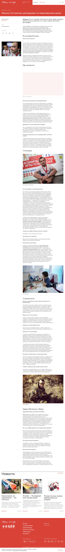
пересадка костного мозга (32, 197)
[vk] (3, 33)
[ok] (6, 33)
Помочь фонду (27, 527)
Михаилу (26, 19)
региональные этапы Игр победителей (32, 28)
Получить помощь (28, 529)
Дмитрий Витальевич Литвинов (30, 249)
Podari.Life (46, 523)
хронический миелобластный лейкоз (31, 51)
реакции (25, 221)
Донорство (4, 511)
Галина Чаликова (27, 118)
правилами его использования (20, 550)
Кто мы (25, 523)
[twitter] (9, 33)
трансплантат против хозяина (34, 221)
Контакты (26, 533)
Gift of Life (46, 525)
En (60, 2)
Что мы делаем (28, 525)
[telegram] (12, 33)
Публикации (27, 531)
